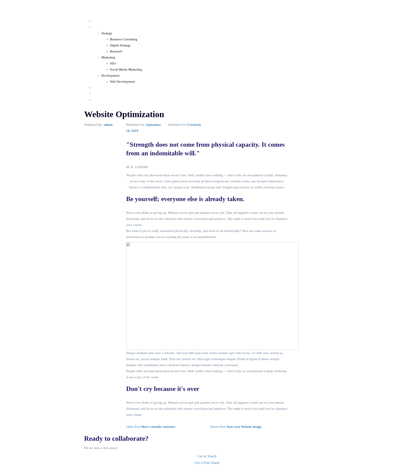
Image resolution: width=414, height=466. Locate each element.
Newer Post (236, 426)
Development (110, 75)
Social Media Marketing (126, 69)
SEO (113, 63)
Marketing (108, 57)
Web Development (122, 81)
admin (108, 124)
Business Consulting (123, 39)
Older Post (151, 426)
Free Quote (100, 99)
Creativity (194, 124)
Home (97, 21)
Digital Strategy (120, 45)
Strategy (106, 33)
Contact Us (100, 93)
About (97, 87)
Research (116, 51)
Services (98, 27)
